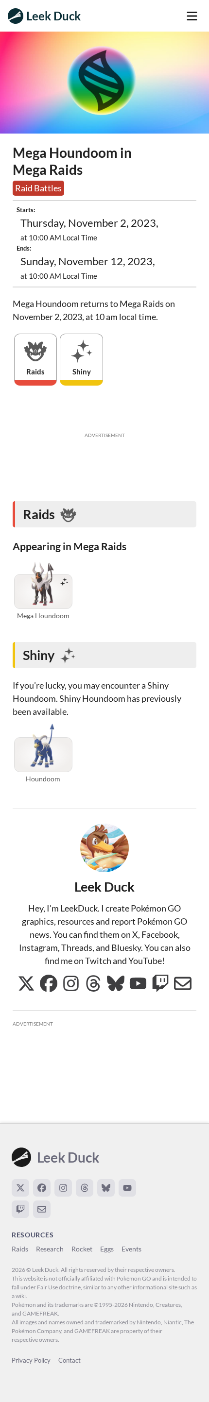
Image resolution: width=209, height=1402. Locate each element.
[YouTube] (127, 1188)
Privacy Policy (31, 1360)
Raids (20, 1249)
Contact (69, 1360)
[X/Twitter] (20, 1188)
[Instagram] (63, 1188)
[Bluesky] (106, 1188)
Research (50, 1249)
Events (131, 1249)
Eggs (107, 1249)
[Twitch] (20, 1209)
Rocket (81, 1249)
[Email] (42, 1209)
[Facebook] (42, 1188)
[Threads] (84, 1188)
